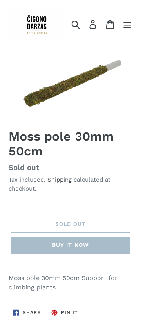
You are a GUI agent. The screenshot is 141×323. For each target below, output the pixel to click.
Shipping (59, 179)
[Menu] (127, 24)
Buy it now (70, 245)
